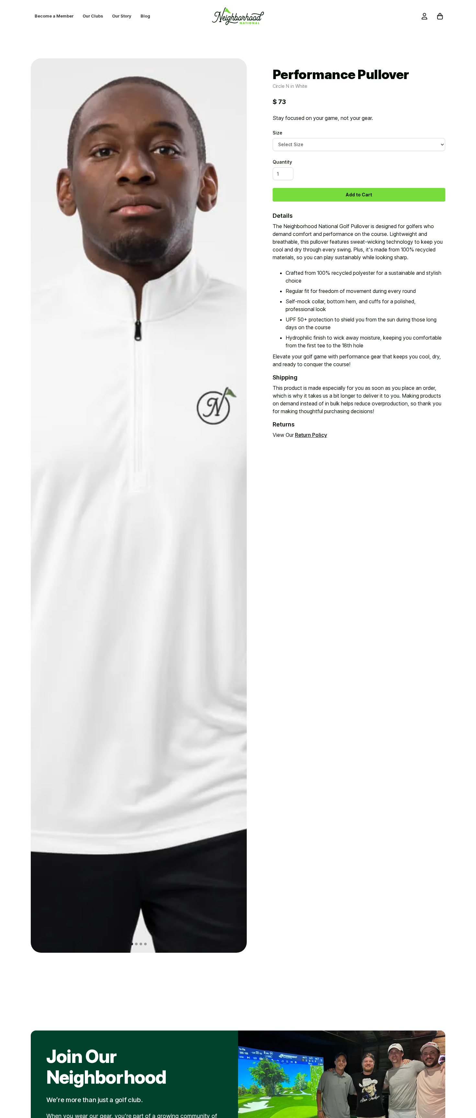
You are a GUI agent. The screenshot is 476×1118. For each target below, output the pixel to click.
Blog (145, 16)
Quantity (282, 162)
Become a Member (54, 16)
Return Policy (311, 435)
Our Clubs (93, 16)
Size (277, 132)
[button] (43, 505)
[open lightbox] (139, 505)
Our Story (121, 16)
